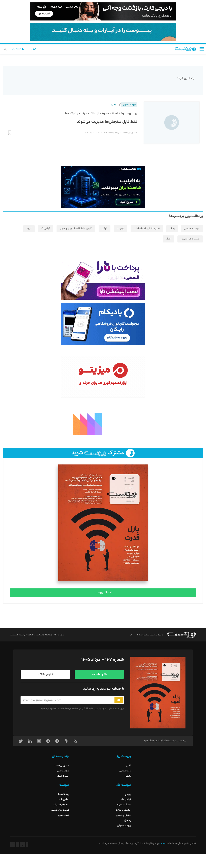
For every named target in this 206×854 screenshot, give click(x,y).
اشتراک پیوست (103, 592)
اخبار (128, 766)
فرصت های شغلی (60, 810)
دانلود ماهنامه (99, 674)
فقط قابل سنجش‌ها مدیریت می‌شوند (107, 122)
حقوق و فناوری (123, 815)
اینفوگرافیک (63, 776)
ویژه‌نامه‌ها (63, 794)
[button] (202, 48)
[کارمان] (103, 424)
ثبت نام (16, 49)
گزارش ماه (126, 800)
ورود (33, 49)
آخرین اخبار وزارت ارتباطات (147, 229)
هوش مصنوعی (192, 229)
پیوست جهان (129, 104)
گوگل (104, 229)
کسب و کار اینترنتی (190, 239)
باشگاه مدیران (124, 805)
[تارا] (103, 279)
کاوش (128, 776)
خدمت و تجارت (123, 810)
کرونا (29, 229)
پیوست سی (63, 771)
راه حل (127, 820)
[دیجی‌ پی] (103, 11)
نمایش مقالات (45, 674)
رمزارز (172, 229)
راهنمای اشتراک (61, 805)
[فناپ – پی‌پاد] (103, 324)
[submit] (118, 700)
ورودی (128, 794)
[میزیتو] (103, 377)
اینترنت (120, 229)
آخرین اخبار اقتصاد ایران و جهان (76, 229)
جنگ (168, 239)
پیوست (162, 843)
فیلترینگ (45, 229)
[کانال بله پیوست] (103, 32)
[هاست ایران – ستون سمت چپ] (103, 187)
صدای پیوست (62, 766)
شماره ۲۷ (89, 133)
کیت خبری (63, 815)
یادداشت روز (125, 771)
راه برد (113, 104)
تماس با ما (64, 800)
